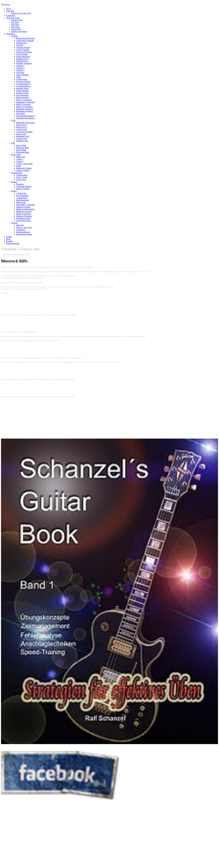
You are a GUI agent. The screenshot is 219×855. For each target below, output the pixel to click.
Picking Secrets (22, 93)
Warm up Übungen (24, 52)
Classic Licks (21, 138)
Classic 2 (19, 161)
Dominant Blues (22, 152)
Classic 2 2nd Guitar (24, 164)
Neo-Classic (16, 154)
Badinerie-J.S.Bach (24, 168)
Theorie (14, 223)
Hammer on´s (21, 43)
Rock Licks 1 (21, 125)
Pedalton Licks (22, 141)
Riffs (13, 143)
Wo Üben (15, 22)
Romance (20, 184)
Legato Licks (21, 129)
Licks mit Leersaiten (24, 132)
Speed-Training (22, 91)
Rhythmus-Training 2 (24, 111)
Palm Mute (20, 113)
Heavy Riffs (21, 145)
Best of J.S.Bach (23, 189)
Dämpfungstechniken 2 (25, 118)
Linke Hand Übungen (25, 41)
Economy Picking (23, 82)
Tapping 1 (20, 66)
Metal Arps (20, 157)
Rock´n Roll (21, 150)
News (8, 9)
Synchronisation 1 (23, 84)
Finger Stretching (23, 56)
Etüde (18, 166)
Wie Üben (15, 25)
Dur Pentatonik (22, 195)
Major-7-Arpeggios (24, 100)
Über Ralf (10, 11)
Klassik (14, 182)
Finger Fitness (22, 54)
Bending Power (22, 59)
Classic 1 (19, 159)
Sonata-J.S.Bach (22, 170)
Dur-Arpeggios (22, 95)
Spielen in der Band (19, 31)
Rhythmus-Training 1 (24, 109)
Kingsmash (10, 15)
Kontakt (9, 241)
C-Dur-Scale (21, 193)
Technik (14, 36)
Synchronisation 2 (23, 86)
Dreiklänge (20, 230)
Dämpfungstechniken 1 (25, 116)
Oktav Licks (21, 134)
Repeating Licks (22, 136)
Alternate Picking (23, 47)
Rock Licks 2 (21, 127)
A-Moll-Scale (21, 198)
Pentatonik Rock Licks (25, 123)
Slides (18, 77)
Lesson (9, 236)
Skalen (14, 191)
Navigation (5, 4)
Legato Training (22, 50)
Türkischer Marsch (23, 186)
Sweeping (20, 72)
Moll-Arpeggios (22, 97)
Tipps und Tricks (13, 18)
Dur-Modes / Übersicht (25, 205)
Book (8, 239)
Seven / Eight (21, 177)
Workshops (10, 34)
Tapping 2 (20, 68)
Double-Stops (21, 79)
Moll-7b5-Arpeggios (24, 107)
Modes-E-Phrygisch (24, 216)
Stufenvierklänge (23, 232)
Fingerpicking (16, 173)
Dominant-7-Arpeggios (25, 102)
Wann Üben (16, 29)
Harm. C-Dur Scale (24, 227)
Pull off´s (20, 45)
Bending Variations (24, 63)
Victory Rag (21, 180)
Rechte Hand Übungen (25, 38)
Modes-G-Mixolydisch (25, 209)
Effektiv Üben (17, 20)
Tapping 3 (20, 70)
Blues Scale (21, 202)
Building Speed (22, 88)
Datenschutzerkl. (13, 243)
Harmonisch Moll (23, 218)
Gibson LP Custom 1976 (21, 13)
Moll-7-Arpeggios (23, 104)
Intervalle (20, 225)
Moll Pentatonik (22, 200)
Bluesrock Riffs (22, 148)
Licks (13, 120)
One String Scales (23, 221)
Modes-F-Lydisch (23, 207)
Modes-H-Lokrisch (24, 211)
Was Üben (15, 27)
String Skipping (22, 75)
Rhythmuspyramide (24, 234)
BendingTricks (22, 61)
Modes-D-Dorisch (23, 214)
